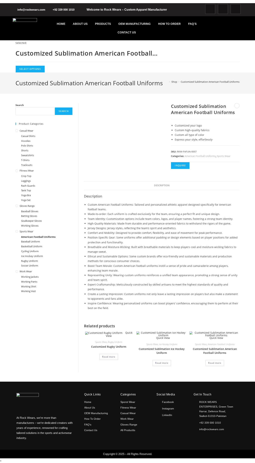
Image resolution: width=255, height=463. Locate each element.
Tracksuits (26, 165)
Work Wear (26, 271)
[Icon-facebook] (210, 9)
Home (61, 23)
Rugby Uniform (115, 342)
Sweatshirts (27, 155)
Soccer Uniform (29, 265)
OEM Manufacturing (134, 23)
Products (103, 23)
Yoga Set (26, 200)
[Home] (167, 81)
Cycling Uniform (30, 251)
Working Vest (28, 291)
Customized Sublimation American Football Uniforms (210, 81)
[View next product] (237, 105)
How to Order (169, 23)
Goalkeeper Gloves (31, 220)
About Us (80, 23)
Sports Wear (223, 156)
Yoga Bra (26, 195)
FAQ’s (192, 23)
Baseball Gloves (29, 211)
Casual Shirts (28, 136)
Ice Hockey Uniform (168, 344)
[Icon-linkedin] (236, 9)
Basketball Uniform (31, 246)
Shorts (24, 150)
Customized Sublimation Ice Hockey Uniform (162, 351)
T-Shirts (25, 160)
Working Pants (29, 281)
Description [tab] (162, 185)
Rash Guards (28, 185)
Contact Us (127, 32)
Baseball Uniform (30, 241)
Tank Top (26, 190)
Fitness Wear (27, 170)
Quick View (163, 338)
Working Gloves (29, 225)
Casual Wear (26, 130)
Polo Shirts (27, 145)
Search (19, 105)
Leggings (26, 181)
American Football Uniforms (200, 156)
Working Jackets (30, 276)
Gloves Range (27, 206)
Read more (108, 356)
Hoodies (25, 141)
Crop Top (26, 176)
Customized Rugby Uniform (108, 346)
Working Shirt (28, 286)
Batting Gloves (29, 216)
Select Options (30, 69)
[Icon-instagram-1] (223, 9)
